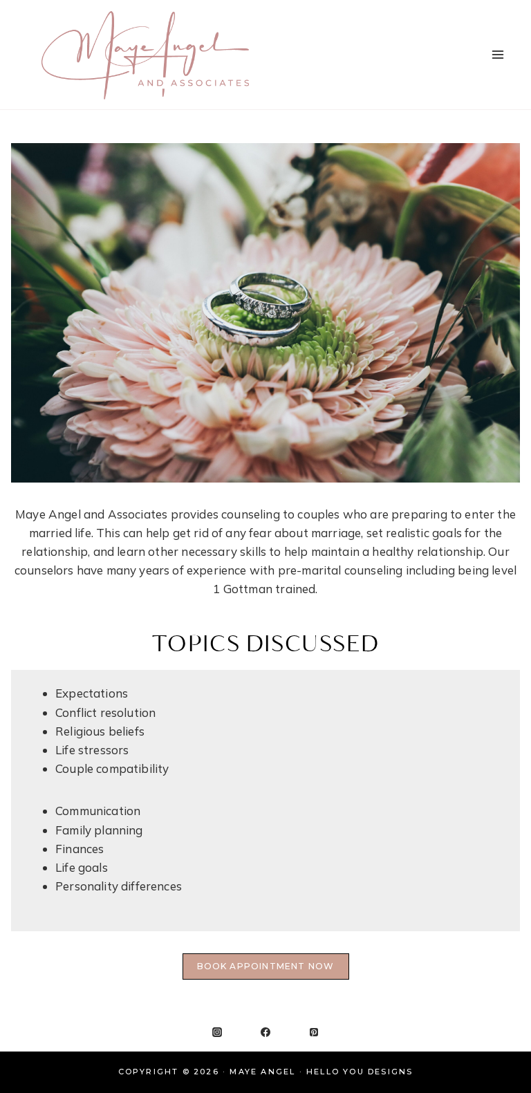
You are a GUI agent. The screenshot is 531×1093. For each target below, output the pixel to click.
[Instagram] (217, 1032)
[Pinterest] (314, 1032)
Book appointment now (266, 966)
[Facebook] (265, 1032)
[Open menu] (497, 54)
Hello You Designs (359, 1071)
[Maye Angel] (145, 54)
